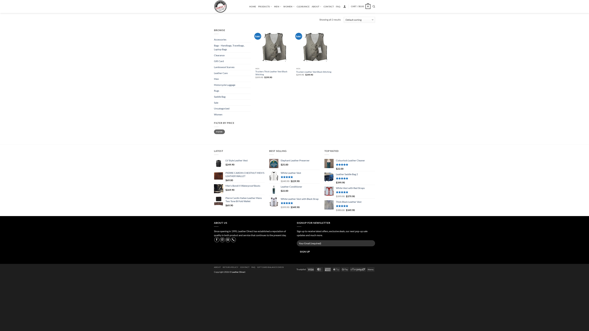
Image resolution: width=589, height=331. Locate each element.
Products (264, 6)
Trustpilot (301, 269)
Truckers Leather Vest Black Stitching (313, 71)
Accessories (220, 39)
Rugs (216, 90)
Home (252, 6)
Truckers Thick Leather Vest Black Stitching (271, 73)
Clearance (303, 6)
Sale (216, 102)
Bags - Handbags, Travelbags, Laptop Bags (229, 47)
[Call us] (233, 239)
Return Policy (230, 267)
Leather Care (221, 73)
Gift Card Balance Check (270, 267)
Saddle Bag (219, 96)
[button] (344, 6)
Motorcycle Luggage (224, 84)
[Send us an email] (227, 239)
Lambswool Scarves (224, 67)
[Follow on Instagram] (222, 239)
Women (287, 6)
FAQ (338, 6)
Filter (219, 132)
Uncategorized (221, 108)
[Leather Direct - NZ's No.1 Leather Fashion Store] (229, 6)
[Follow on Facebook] (216, 239)
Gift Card (219, 61)
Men (276, 6)
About (315, 6)
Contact (328, 6)
